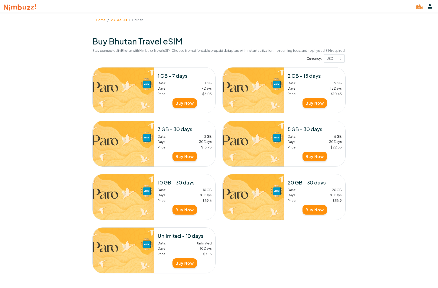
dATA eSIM (119, 20)
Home (101, 20)
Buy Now (184, 103)
